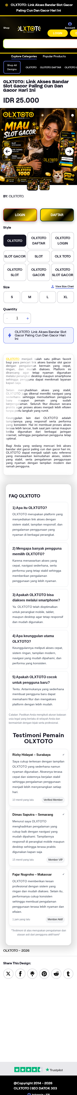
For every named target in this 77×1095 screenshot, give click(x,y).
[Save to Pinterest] (44, 973)
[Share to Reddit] (56, 973)
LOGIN (57, 33)
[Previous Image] (7, 151)
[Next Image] (69, 151)
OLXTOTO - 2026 (16, 950)
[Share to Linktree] (32, 973)
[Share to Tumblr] (68, 973)
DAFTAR (57, 215)
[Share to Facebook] (20, 973)
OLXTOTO (12, 359)
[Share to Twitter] (8, 973)
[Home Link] (29, 29)
